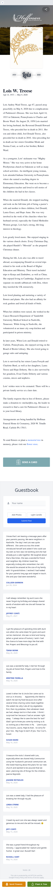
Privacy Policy (19, 877)
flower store (32, 444)
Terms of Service (33, 877)
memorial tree (34, 439)
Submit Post (26, 520)
